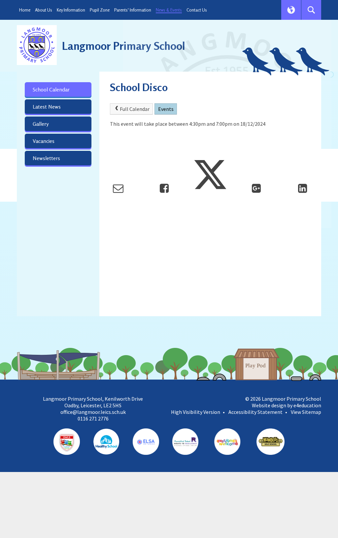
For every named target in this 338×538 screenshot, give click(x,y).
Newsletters (46, 158)
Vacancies (43, 141)
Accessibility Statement (255, 412)
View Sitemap (306, 412)
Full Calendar (135, 109)
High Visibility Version (195, 412)
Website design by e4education (286, 405)
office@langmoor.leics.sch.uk (93, 412)
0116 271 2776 (93, 418)
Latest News (47, 106)
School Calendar (51, 89)
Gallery (41, 123)
